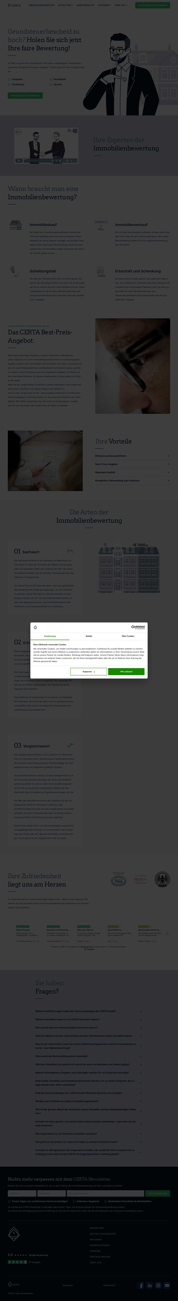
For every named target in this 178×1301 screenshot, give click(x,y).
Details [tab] (89, 636)
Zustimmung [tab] (50, 636)
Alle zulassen (126, 671)
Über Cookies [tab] (128, 636)
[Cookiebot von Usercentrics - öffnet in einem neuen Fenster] (133, 627)
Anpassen (87, 671)
